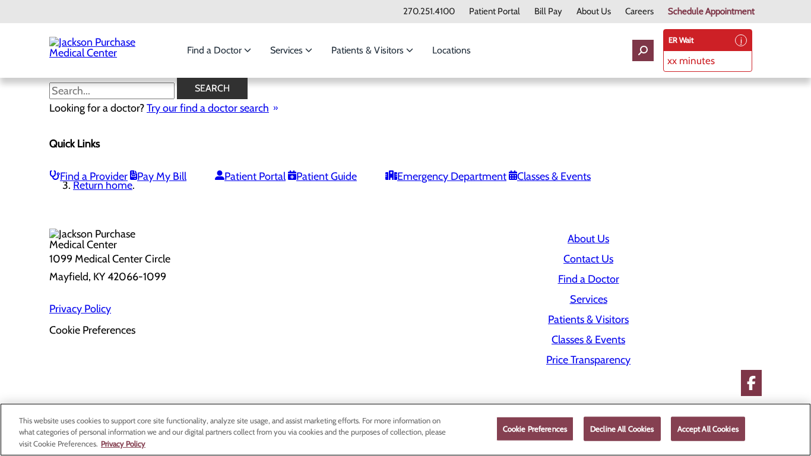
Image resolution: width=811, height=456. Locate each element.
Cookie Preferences (535, 428)
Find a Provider (94, 176)
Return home (102, 185)
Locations (451, 50)
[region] (405, 429)
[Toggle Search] (643, 50)
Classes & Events (554, 176)
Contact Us (588, 259)
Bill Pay (548, 11)
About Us (593, 11)
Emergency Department (451, 176)
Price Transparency (588, 359)
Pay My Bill (161, 176)
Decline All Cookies (622, 428)
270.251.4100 (429, 11)
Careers (639, 11)
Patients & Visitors (368, 50)
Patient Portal (494, 11)
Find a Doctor (215, 50)
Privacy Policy (80, 308)
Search (212, 88)
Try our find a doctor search (208, 108)
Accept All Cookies (708, 428)
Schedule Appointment (711, 11)
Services (287, 50)
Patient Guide (326, 176)
